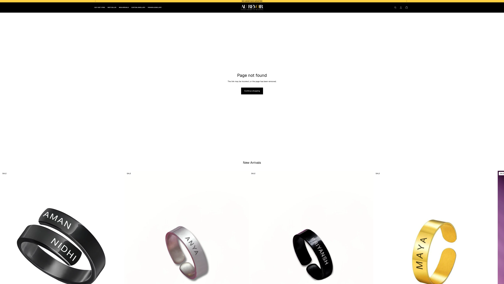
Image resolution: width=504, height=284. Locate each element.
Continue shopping (252, 91)
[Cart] (407, 7)
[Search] (395, 7)
